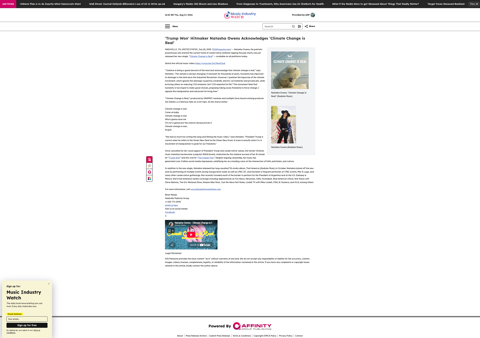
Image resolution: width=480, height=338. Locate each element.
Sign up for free (27, 325)
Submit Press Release (219, 336)
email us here (171, 205)
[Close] (49, 284)
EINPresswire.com (221, 49)
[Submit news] (149, 160)
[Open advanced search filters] (299, 26)
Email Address (15, 314)
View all (474, 4)
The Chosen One (206, 158)
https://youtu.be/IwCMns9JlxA (210, 63)
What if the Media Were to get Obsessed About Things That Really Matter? (375, 3)
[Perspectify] (149, 166)
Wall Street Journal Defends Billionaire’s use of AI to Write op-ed (127, 3)
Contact (299, 336)
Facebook (170, 212)
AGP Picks (8, 4)
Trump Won (174, 158)
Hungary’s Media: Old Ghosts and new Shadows (200, 3)
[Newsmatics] (149, 178)
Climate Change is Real (201, 56)
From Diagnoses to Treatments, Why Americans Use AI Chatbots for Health (280, 3)
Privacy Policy (285, 336)
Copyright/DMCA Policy (265, 336)
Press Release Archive (196, 336)
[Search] (293, 26)
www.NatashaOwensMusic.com (206, 189)
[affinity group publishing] (149, 172)
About (180, 336)
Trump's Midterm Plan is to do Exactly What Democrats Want (45, 3)
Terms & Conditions (242, 336)
